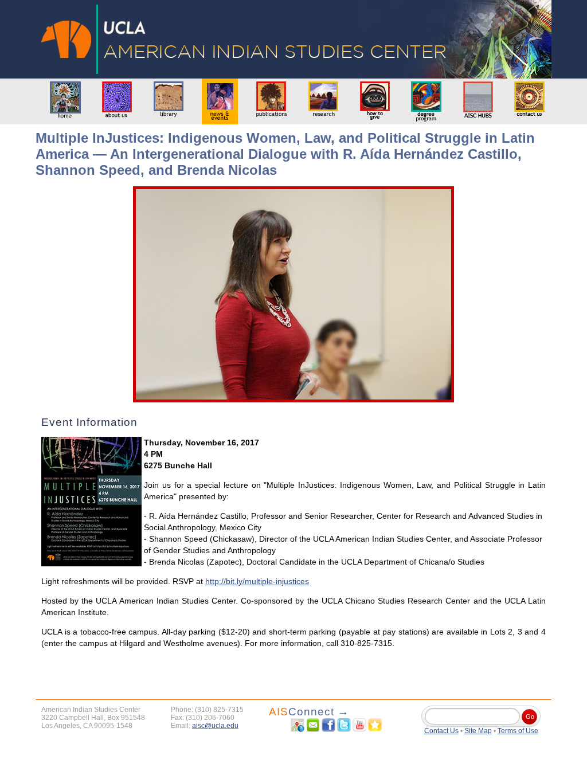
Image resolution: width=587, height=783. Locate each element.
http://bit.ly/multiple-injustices (257, 581)
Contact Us (441, 731)
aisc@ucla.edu (215, 726)
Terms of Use (518, 731)
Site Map (478, 731)
